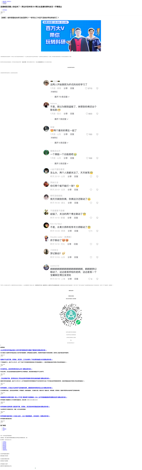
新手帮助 (4, 446)
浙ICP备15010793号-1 (69, 468)
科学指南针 (5, 9)
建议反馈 (4, 445)
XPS (3, 427)
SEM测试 (4, 428)
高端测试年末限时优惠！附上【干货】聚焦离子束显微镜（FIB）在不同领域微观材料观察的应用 (28, 397)
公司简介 (4, 441)
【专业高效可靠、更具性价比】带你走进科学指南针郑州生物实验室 (20, 378)
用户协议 (4, 444)
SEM (3, 430)
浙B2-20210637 (62, 468)
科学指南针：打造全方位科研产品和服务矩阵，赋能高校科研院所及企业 (21, 387)
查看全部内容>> (42, 350)
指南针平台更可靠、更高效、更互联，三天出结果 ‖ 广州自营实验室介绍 (21, 359)
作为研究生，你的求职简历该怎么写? (11, 369)
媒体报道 (4, 447)
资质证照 (4, 448)
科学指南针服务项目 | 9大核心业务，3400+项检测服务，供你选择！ (20, 416)
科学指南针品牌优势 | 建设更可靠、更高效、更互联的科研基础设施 (20, 406)
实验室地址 (5, 449)
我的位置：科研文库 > (7, 1)
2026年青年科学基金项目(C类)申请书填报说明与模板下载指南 (18, 350)
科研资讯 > (5, 2)
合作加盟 (4, 442)
